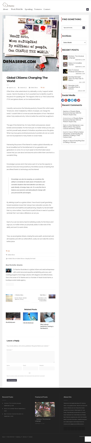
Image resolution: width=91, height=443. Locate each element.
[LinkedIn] (69, 100)
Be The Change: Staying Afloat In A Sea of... (20, 298)
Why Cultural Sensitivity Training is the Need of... (46, 326)
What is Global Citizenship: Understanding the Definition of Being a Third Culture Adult (73, 134)
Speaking (29, 9)
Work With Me (17, 9)
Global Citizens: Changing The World (27, 79)
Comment (9, 350)
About (5, 9)
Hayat (65, 141)
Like (43, 87)
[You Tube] (79, 428)
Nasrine (65, 111)
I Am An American (28, 323)
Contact (47, 9)
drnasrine (19, 265)
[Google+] (65, 100)
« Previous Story (19, 295)
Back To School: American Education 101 (13, 414)
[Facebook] (62, 100)
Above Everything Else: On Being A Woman (74, 141)
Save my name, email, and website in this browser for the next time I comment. (26, 376)
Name (8, 365)
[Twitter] (72, 100)
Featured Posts (41, 397)
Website (41, 365)
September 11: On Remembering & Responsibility (42, 299)
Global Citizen (34, 87)
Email (24, 365)
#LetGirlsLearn (10, 322)
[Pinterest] (78, 100)
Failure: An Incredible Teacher (11, 408)
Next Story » (43, 295)
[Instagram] (75, 100)
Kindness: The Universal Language (12, 403)
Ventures (38, 9)
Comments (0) (23, 87)
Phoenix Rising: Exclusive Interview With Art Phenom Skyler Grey (72, 113)
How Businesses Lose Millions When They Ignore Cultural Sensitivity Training (73, 126)
